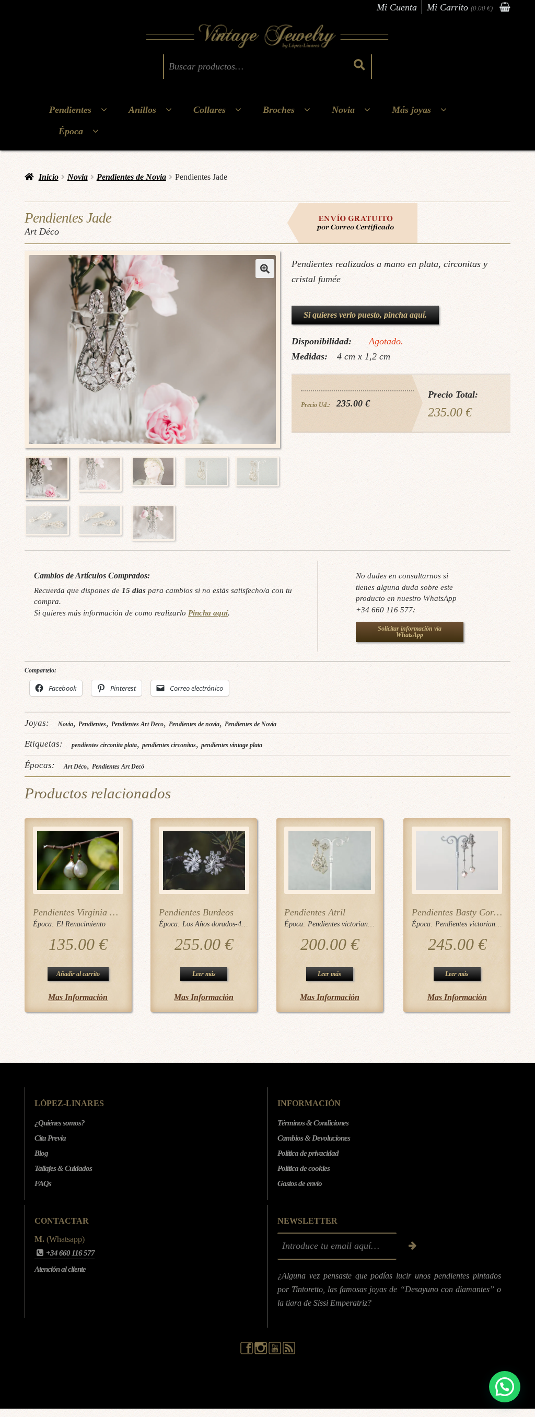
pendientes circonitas (169, 745)
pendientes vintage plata (231, 745)
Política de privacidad (308, 1153)
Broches (279, 109)
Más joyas (411, 109)
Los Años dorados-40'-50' (220, 924)
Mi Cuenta (397, 7)
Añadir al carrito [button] (78, 974)
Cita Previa (50, 1138)
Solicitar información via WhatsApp (409, 631)
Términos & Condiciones (312, 1123)
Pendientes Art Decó (118, 766)
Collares (209, 109)
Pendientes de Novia (131, 176)
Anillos (142, 109)
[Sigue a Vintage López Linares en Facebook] (247, 1352)
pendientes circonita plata (104, 745)
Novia (343, 109)
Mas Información (78, 997)
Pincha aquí (208, 612)
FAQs (42, 1183)
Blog (41, 1153)
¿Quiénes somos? (59, 1123)
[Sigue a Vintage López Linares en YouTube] (276, 1352)
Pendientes (70, 109)
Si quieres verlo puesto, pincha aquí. (365, 314)
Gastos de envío (299, 1183)
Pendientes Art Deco (137, 724)
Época (71, 131)
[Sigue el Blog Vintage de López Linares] (289, 1352)
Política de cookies (303, 1168)
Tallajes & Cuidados (63, 1168)
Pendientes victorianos (341, 924)
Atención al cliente (60, 1269)
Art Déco (75, 766)
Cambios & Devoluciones (313, 1138)
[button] (264, 268)
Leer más (204, 974)
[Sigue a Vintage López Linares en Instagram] (261, 1352)
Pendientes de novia (194, 724)
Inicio (49, 176)
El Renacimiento (81, 924)
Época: (44, 924)
